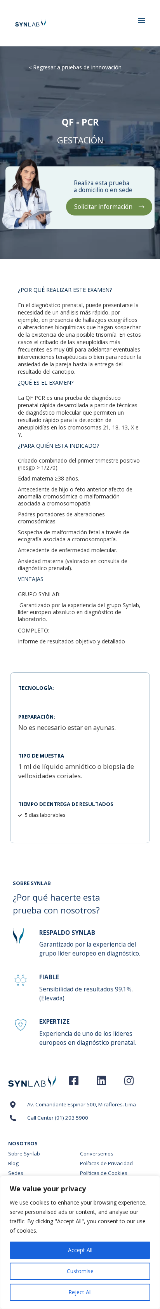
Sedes (15, 1173)
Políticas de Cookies (103, 1173)
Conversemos (96, 1153)
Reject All (80, 1292)
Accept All (80, 1250)
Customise (80, 1271)
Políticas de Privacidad (106, 1163)
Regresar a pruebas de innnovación (77, 67)
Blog (13, 1163)
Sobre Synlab (24, 1153)
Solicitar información (103, 207)
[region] (80, 1242)
